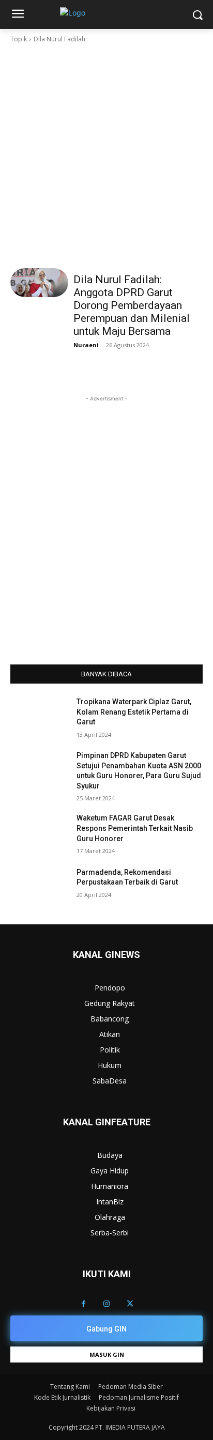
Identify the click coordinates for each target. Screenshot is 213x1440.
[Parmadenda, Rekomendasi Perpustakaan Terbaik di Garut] (39, 888)
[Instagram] (107, 1304)
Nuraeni (86, 345)
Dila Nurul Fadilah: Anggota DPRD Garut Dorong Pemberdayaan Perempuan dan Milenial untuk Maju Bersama (131, 305)
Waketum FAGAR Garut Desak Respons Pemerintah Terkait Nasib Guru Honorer (135, 828)
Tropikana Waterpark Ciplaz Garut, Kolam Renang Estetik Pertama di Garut (134, 712)
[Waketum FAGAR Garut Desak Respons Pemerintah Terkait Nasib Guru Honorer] (39, 833)
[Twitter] (130, 1304)
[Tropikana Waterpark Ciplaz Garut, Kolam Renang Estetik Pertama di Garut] (39, 717)
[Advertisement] (106, 156)
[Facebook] (83, 1304)
